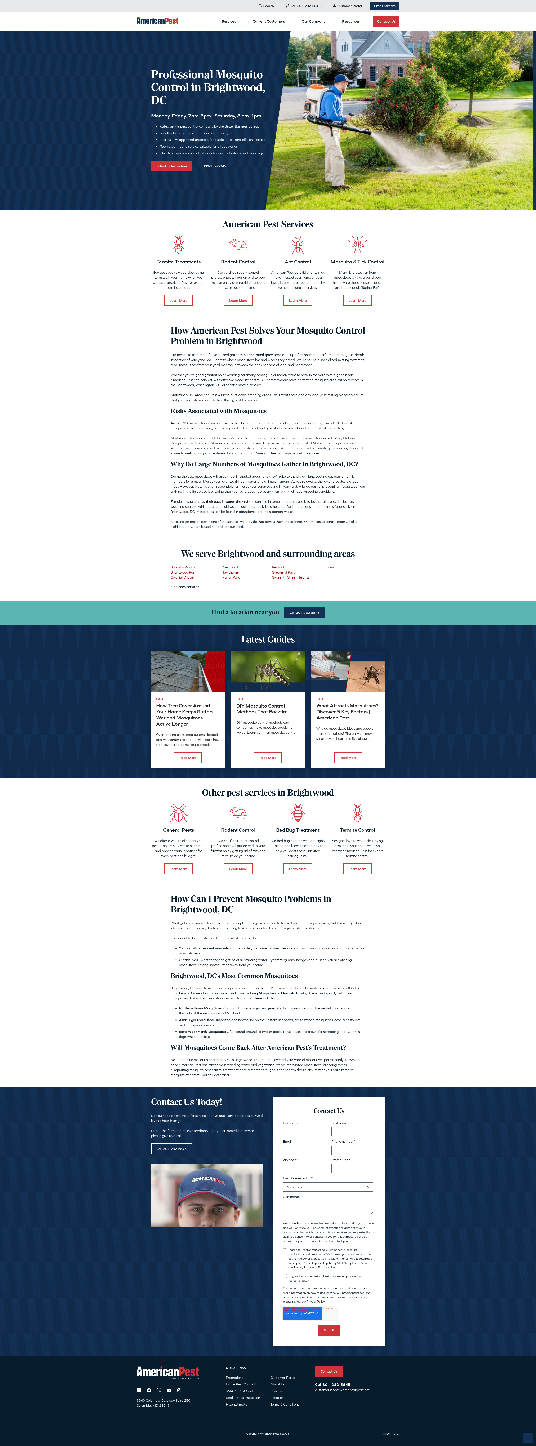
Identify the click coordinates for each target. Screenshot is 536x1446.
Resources (351, 21)
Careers (277, 1391)
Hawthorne (230, 572)
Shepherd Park (283, 572)
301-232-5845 (336, 1384)
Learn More (178, 300)
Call (318, 1384)
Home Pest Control (240, 1384)
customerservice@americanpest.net (342, 1390)
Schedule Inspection (172, 166)
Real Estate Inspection (243, 1398)
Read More (187, 757)
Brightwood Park (183, 572)
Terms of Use (326, 1267)
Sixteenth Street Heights (290, 577)
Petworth (279, 567)
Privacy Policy (302, 1267)
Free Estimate (385, 6)
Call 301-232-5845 (306, 6)
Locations (278, 1398)
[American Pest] (157, 21)
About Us (278, 1384)
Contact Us (386, 21)
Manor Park (231, 577)
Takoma (329, 567)
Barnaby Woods (183, 567)
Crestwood (230, 567)
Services (229, 21)
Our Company (313, 21)
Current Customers (269, 21)
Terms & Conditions (285, 1404)
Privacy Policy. (316, 1301)
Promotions (234, 1377)
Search (268, 6)
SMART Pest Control (241, 1391)
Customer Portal (349, 6)
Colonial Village (182, 577)
